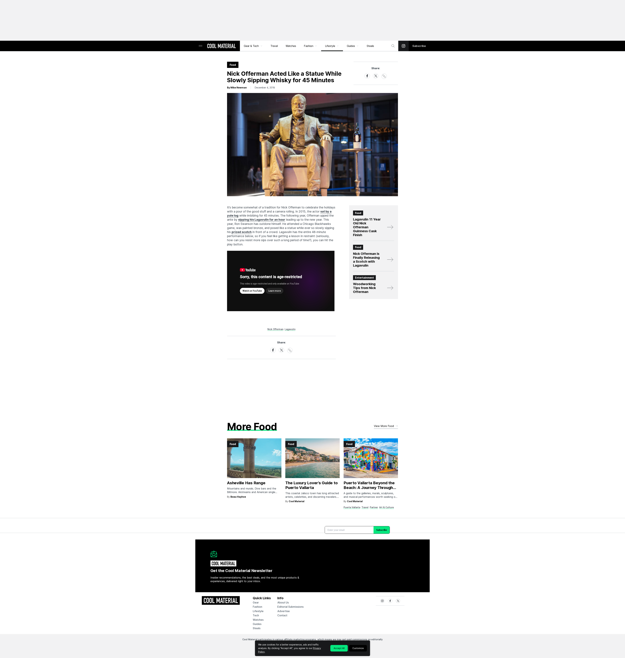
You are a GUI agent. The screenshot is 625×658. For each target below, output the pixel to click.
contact (282, 615)
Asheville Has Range (246, 483)
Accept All (339, 648)
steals (370, 46)
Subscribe (419, 46)
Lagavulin (290, 329)
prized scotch (242, 232)
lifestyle (258, 611)
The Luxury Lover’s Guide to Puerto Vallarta (311, 485)
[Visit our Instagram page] (403, 46)
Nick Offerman (275, 329)
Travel (274, 46)
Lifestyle (330, 46)
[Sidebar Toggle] (200, 46)
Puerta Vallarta (352, 507)
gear (256, 602)
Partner (374, 507)
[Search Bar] (393, 46)
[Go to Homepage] (221, 46)
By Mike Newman (237, 87)
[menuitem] (253, 46)
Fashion (308, 46)
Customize (358, 648)
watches (258, 619)
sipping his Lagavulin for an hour (261, 219)
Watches (291, 46)
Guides (351, 46)
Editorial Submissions (290, 606)
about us (283, 602)
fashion (257, 606)
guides (257, 624)
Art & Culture (386, 507)
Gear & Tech (251, 46)
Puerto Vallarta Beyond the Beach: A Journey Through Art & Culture (369, 488)
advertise (283, 611)
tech (256, 615)
